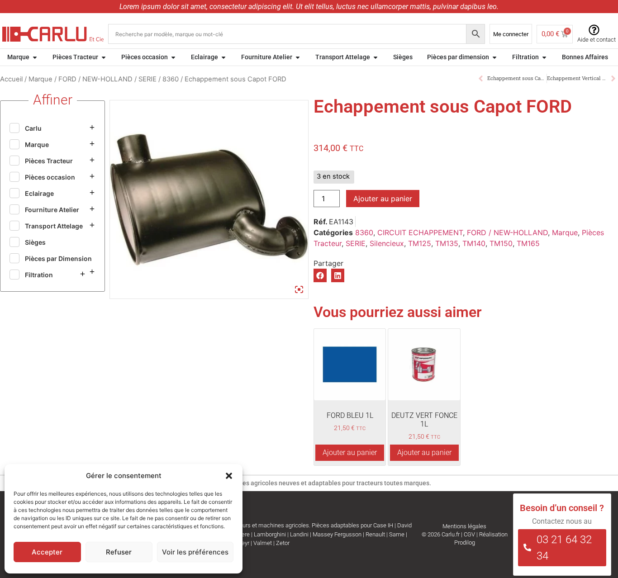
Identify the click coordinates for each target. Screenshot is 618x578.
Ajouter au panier (382, 198)
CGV (469, 534)
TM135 (446, 243)
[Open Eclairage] (223, 57)
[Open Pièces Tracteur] (103, 57)
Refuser (119, 552)
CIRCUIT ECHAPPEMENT (420, 232)
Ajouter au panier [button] (350, 452)
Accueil (11, 79)
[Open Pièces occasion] (173, 57)
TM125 (419, 243)
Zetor (283, 543)
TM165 (528, 243)
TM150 (501, 243)
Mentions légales (464, 526)
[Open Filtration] (544, 57)
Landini (299, 534)
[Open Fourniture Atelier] (298, 57)
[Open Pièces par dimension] (494, 57)
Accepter (47, 552)
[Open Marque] (35, 57)
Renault (375, 534)
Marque (40, 79)
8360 (170, 79)
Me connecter (510, 34)
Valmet (262, 543)
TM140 (473, 243)
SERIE (147, 79)
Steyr (242, 543)
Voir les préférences (195, 552)
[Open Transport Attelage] (375, 57)
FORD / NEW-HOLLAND (95, 79)
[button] (228, 475)
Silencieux (387, 243)
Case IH (383, 525)
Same (396, 534)
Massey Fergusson (337, 534)
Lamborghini (270, 534)
